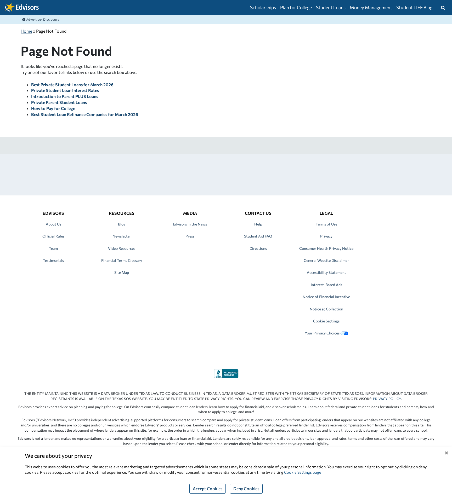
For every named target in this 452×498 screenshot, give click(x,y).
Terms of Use (326, 224)
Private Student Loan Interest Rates (65, 90)
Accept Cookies (207, 488)
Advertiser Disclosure (42, 19)
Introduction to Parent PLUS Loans (64, 96)
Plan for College (296, 7)
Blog (122, 224)
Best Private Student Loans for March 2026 (72, 84)
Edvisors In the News (190, 224)
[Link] (226, 372)
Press (189, 236)
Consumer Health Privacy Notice (326, 248)
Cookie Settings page (302, 472)
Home (26, 30)
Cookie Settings (326, 321)
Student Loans (331, 7)
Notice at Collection (326, 309)
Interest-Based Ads (326, 284)
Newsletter (121, 236)
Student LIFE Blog (414, 7)
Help (258, 224)
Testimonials (53, 260)
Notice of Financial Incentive (326, 296)
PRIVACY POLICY (387, 399)
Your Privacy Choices (322, 333)
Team (53, 248)
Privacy (326, 236)
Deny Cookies (246, 488)
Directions (258, 248)
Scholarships (263, 7)
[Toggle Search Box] (443, 7)
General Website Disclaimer (326, 260)
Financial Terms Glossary (121, 260)
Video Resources (121, 248)
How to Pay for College (53, 108)
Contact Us (258, 213)
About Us (53, 224)
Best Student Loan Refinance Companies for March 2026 (84, 114)
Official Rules (53, 236)
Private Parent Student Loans (59, 102)
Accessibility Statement (326, 272)
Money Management (371, 7)
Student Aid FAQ (258, 236)
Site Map (121, 272)
